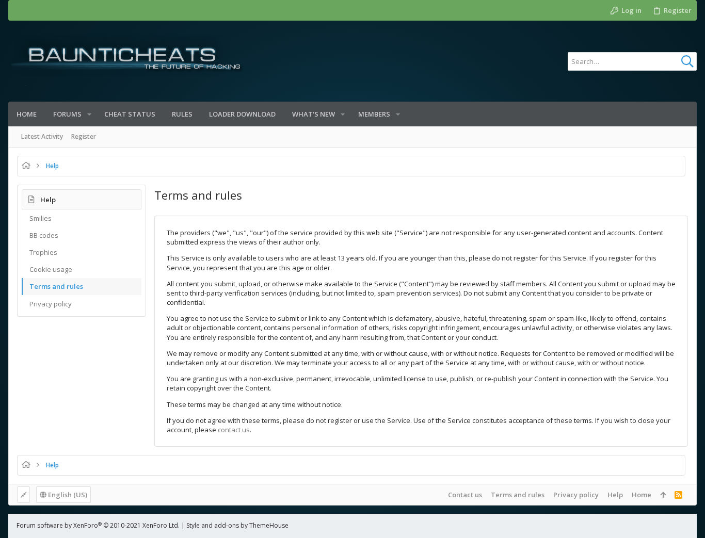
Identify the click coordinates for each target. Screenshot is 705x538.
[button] (89, 114)
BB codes (43, 235)
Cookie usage (50, 269)
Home (641, 494)
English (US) (66, 494)
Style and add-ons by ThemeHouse (237, 525)
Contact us (465, 494)
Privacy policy (50, 303)
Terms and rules (56, 286)
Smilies (40, 218)
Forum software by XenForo (98, 525)
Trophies (43, 252)
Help (615, 494)
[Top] (663, 494)
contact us (234, 429)
